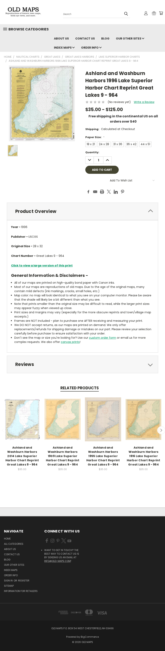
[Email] (95, 192)
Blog (105, 38)
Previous (159, 638)
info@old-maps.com (57, 561)
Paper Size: (94, 137)
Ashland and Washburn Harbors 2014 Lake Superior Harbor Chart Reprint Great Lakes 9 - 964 (22, 456)
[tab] (82, 211)
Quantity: (92, 152)
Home (7, 538)
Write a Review (144, 102)
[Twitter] (109, 192)
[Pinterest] (123, 192)
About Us (61, 38)
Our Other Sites (129, 38)
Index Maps (63, 48)
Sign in (8, 580)
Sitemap (9, 585)
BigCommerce (90, 637)
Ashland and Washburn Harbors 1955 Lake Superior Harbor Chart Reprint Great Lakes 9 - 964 (103, 456)
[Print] (102, 192)
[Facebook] (88, 192)
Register (23, 580)
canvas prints (70, 342)
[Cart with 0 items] (161, 13)
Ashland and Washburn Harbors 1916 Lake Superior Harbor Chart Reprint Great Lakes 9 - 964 (143, 456)
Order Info (90, 48)
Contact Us (85, 38)
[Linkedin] (116, 192)
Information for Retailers (21, 591)
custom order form (102, 338)
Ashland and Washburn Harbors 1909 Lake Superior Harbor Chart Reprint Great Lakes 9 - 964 (62, 456)
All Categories (13, 544)
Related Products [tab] (79, 388)
